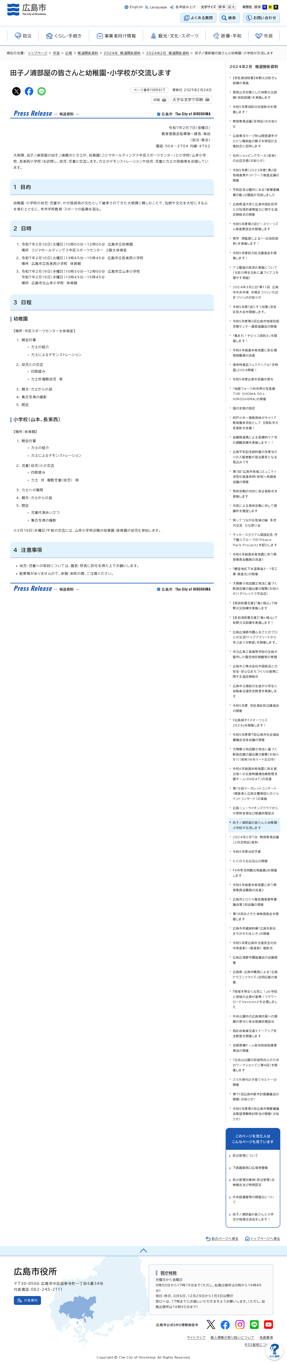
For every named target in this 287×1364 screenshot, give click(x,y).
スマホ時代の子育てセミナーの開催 (255, 1082)
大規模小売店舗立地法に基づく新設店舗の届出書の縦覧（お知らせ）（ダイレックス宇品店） (256, 588)
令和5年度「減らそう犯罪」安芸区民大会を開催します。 (254, 309)
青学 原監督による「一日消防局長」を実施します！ (255, 241)
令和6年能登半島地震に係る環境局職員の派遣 (255, 353)
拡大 (231, 7)
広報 (68, 53)
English (136, 7)
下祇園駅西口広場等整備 (250, 1167)
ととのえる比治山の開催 (250, 861)
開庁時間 (169, 1273)
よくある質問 (202, 18)
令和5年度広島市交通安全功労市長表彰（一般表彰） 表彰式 (255, 945)
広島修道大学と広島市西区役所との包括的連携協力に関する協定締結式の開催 (255, 209)
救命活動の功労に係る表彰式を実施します (255, 494)
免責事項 (266, 1337)
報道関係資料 (88, 53)
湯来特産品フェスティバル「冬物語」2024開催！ (255, 367)
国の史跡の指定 (244, 408)
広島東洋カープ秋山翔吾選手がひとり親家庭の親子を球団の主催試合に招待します (255, 141)
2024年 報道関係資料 (122, 53)
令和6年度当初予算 (247, 851)
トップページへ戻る (265, 1238)
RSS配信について (259, 1344)
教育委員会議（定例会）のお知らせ (255, 124)
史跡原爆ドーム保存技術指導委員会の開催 (255, 1048)
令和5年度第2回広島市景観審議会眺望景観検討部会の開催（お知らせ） (256, 1114)
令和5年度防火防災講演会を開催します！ (255, 255)
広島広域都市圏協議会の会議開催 (255, 960)
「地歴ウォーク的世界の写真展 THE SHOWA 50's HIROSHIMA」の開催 (255, 394)
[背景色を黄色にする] (270, 7)
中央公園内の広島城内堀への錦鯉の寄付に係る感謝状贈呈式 (255, 1019)
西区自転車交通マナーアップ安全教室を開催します (255, 1033)
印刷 (157, 99)
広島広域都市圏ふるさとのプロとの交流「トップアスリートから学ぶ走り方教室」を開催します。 (255, 637)
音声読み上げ (185, 7)
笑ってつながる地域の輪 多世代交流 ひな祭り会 (254, 523)
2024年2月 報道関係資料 (167, 53)
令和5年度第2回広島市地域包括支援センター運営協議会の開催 (256, 324)
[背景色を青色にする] (264, 7)
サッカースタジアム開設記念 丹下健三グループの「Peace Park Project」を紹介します (255, 540)
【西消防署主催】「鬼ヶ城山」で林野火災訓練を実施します (255, 606)
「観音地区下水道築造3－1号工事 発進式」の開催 (255, 571)
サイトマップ (196, 1337)
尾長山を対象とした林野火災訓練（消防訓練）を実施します (255, 95)
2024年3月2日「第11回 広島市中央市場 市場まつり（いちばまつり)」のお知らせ (256, 292)
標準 (221, 7)
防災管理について (245, 1155)
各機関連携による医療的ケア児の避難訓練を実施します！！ (255, 440)
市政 (56, 53)
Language (158, 7)
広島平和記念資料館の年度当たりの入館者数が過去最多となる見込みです (255, 457)
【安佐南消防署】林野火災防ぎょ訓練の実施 (255, 80)
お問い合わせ (264, 18)
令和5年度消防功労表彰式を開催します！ (255, 109)
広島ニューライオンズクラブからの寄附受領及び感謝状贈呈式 (255, 810)
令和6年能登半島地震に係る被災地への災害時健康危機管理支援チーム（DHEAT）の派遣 (255, 774)
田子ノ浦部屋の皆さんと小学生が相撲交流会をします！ (253, 1217)
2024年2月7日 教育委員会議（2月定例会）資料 (256, 839)
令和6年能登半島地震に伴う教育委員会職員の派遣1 (255, 557)
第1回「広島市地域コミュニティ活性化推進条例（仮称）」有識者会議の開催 (255, 476)
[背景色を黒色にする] (276, 7)
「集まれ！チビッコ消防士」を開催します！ (255, 338)
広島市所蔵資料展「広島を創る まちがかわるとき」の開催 (255, 931)
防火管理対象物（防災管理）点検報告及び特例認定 (254, 1182)
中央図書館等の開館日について (253, 1199)
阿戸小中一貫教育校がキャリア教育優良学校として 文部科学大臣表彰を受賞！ (255, 423)
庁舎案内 (31, 1300)
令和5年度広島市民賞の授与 (253, 379)
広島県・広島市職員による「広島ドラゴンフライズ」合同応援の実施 (255, 977)
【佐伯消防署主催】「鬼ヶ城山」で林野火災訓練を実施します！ (255, 620)
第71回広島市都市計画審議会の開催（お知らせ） (256, 1097)
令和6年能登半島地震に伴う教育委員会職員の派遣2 (255, 887)
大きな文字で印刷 (187, 99)
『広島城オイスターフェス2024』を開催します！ (250, 723)
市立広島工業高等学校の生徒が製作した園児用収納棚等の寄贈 (255, 654)
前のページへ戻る (225, 1238)
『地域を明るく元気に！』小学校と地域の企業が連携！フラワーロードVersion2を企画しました (255, 999)
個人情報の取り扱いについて (232, 1337)
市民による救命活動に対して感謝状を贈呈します (255, 508)
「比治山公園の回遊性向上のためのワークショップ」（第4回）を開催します (256, 1065)
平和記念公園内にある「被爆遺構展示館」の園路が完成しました (256, 192)
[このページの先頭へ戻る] (143, 1251)
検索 (232, 18)
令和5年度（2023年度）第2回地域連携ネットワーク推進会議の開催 (256, 175)
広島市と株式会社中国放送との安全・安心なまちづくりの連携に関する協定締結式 (256, 671)
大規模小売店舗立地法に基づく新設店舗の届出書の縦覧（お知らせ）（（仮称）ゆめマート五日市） (256, 754)
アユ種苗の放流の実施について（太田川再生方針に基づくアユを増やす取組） (256, 272)
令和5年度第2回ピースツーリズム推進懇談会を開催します (255, 226)
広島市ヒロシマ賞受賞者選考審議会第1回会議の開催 (255, 902)
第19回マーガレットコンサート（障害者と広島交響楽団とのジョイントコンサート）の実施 (256, 793)
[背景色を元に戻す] (258, 7)
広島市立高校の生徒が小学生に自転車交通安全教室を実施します (255, 691)
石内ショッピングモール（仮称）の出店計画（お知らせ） (254, 158)
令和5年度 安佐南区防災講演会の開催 (256, 708)
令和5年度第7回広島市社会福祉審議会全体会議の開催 (256, 737)
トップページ (37, 53)
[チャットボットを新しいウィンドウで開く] (274, 1359)
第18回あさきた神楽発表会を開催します (256, 916)
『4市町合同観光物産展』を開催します (255, 873)
